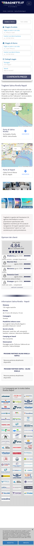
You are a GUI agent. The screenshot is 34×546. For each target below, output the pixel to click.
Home (4, 11)
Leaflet (21, 126)
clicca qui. (5, 539)
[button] (17, 113)
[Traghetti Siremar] (5, 397)
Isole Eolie (10, 11)
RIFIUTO (26, 543)
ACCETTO (10, 543)
